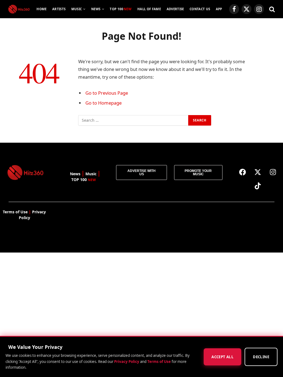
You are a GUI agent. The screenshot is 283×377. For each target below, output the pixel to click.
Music (76, 9)
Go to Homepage (103, 103)
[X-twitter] (257, 172)
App (219, 9)
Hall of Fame (149, 9)
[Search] (271, 9)
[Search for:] (133, 120)
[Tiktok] (257, 186)
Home (41, 9)
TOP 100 (121, 9)
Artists (58, 9)
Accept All (222, 356)
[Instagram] (273, 172)
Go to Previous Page (106, 93)
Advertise (175, 9)
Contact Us (200, 9)
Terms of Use (159, 361)
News (95, 9)
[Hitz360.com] (19, 9)
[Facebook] (242, 172)
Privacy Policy (126, 361)
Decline (261, 356)
